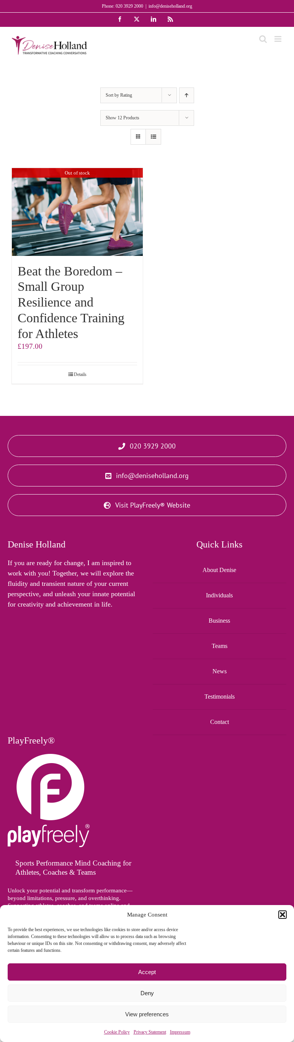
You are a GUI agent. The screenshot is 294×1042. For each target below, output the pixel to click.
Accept (147, 972)
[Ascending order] (186, 95)
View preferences (147, 1014)
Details (80, 374)
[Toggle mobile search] (263, 39)
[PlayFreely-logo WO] (49, 757)
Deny (147, 993)
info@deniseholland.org (170, 6)
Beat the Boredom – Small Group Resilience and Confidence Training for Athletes (71, 302)
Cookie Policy (117, 1032)
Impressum (180, 1032)
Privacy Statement (150, 1032)
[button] (282, 914)
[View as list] (153, 136)
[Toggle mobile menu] (278, 39)
